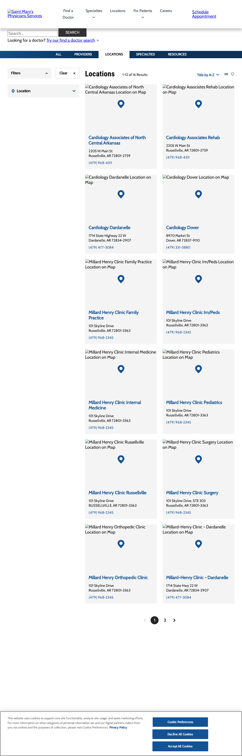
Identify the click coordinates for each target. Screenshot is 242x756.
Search (72, 32)
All (58, 54)
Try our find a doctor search (70, 40)
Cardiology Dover (182, 227)
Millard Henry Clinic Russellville (118, 492)
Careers (166, 10)
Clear (63, 73)
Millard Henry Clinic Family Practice (114, 315)
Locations (117, 10)
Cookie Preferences (180, 722)
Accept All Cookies (180, 746)
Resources (177, 54)
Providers (83, 54)
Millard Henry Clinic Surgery (192, 492)
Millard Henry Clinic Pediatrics (194, 402)
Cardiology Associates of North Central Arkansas (117, 140)
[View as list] (226, 74)
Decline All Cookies (180, 734)
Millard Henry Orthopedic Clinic (118, 577)
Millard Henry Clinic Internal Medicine (115, 405)
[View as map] (232, 74)
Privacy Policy (118, 727)
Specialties (94, 10)
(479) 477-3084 (101, 247)
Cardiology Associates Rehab (193, 137)
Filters (15, 73)
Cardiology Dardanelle (109, 227)
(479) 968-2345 (101, 338)
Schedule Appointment (204, 14)
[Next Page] (174, 620)
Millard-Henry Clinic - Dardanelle (197, 577)
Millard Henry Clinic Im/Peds (193, 312)
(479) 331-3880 (178, 247)
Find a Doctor (68, 14)
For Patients (143, 10)
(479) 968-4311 (100, 163)
